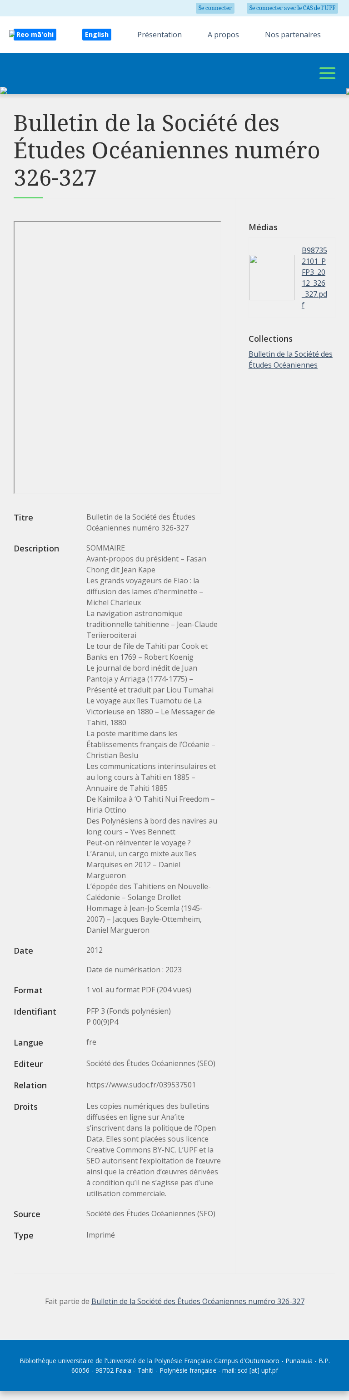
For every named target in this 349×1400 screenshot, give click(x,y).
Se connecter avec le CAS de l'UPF (292, 8)
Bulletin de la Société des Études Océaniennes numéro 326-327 (197, 1301)
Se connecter (215, 8)
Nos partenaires (293, 35)
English (97, 34)
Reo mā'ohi (35, 34)
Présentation (159, 35)
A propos (223, 35)
